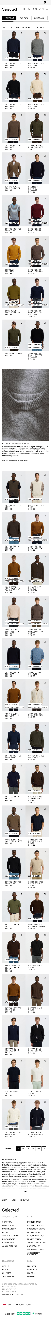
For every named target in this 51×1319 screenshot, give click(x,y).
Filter (9, 27)
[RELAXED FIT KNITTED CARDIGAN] (37, 569)
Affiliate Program (10, 1235)
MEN (14, 1200)
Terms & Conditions (36, 1242)
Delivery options (35, 1225)
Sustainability (9, 1228)
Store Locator (34, 1222)
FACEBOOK (31, 1266)
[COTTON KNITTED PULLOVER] (14, 45)
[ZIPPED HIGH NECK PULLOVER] (37, 127)
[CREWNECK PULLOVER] (14, 251)
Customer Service (36, 1228)
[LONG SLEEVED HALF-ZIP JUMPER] (14, 821)
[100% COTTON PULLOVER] (37, 654)
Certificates (8, 1242)
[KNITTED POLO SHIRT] (14, 778)
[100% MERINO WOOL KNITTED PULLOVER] (37, 292)
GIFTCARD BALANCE (35, 1235)
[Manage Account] (29, 9)
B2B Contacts (8, 1239)
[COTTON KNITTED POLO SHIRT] (14, 211)
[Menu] (47, 9)
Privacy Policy (34, 1239)
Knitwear (24, 1200)
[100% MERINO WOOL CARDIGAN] (37, 695)
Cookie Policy (33, 1246)
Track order (8, 1276)
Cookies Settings (35, 1249)
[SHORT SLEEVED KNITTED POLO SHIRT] (37, 821)
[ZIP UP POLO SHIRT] (14, 1073)
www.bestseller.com (12, 1294)
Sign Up (5, 1266)
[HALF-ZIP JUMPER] (14, 335)
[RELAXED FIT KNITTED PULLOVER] (37, 168)
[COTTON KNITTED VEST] (14, 487)
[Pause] (44, 2)
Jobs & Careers (9, 1246)
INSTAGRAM (32, 1269)
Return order (34, 1232)
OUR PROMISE (8, 1225)
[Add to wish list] (21, 33)
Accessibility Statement (33, 1254)
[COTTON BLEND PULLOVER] (14, 528)
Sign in (5, 1269)
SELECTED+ (7, 1273)
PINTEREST (32, 1276)
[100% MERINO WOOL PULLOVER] (37, 211)
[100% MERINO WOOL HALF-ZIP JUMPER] (14, 569)
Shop (4, 1200)
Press (5, 1232)
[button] (14, 45)
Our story (7, 1222)
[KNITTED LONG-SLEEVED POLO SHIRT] (37, 778)
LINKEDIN (31, 1273)
